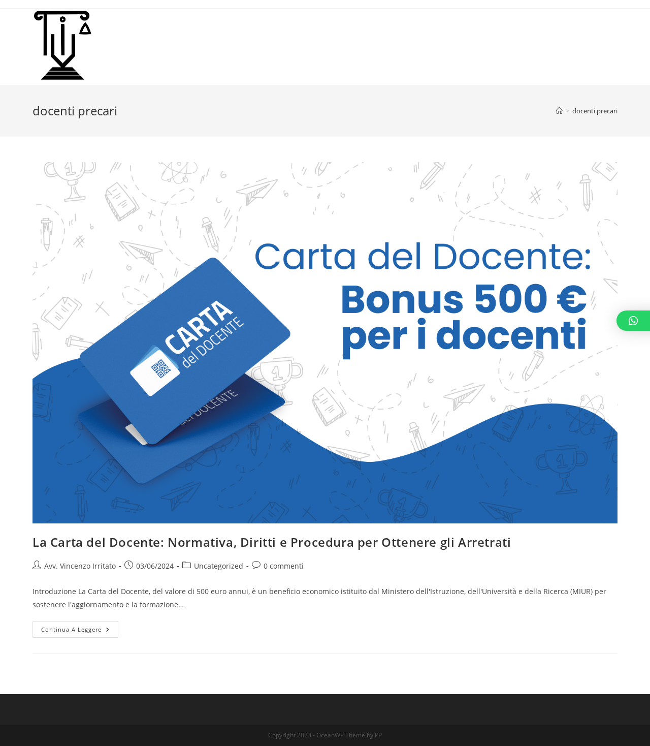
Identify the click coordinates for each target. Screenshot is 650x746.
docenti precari (595, 110)
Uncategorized (218, 566)
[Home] (559, 110)
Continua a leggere (79, 631)
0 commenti (284, 566)
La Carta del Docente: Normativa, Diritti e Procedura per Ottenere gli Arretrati (271, 542)
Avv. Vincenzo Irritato (80, 566)
